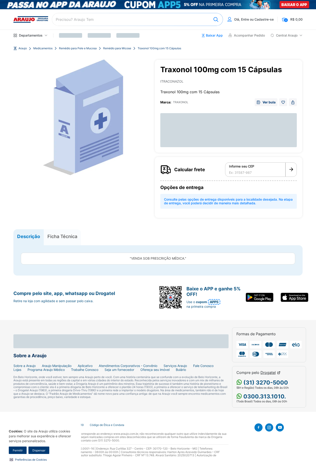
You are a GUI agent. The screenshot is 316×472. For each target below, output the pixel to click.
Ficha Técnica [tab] (62, 236)
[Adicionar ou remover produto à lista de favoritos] (283, 102)
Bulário (181, 370)
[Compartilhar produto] (293, 102)
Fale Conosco (203, 366)
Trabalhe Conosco (84, 370)
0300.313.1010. (264, 396)
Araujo (23, 48)
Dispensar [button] (38, 450)
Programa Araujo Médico (46, 370)
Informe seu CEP (241, 166)
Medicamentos (43, 48)
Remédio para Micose (117, 48)
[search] (137, 19)
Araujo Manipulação (56, 366)
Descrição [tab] (28, 236)
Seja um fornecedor (119, 370)
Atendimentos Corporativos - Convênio (128, 366)
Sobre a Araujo (24, 366)
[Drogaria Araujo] (30, 19)
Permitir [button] (18, 450)
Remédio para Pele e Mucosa (78, 48)
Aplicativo (85, 366)
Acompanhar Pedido (249, 35)
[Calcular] (291, 169)
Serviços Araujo (175, 366)
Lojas (17, 370)
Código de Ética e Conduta (107, 425)
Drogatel (268, 372)
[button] (28, 459)
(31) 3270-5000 (265, 382)
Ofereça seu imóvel (155, 370)
